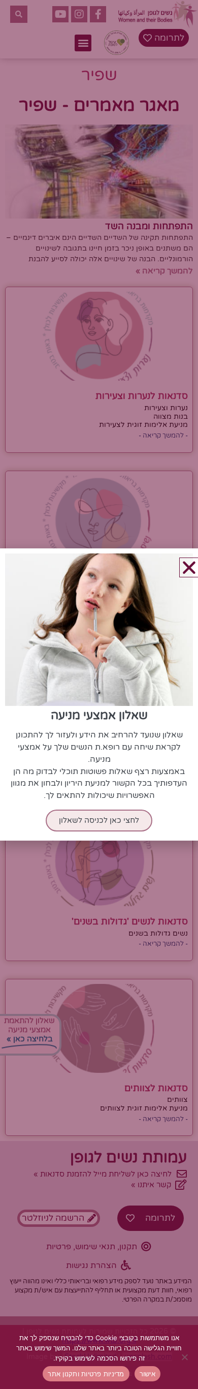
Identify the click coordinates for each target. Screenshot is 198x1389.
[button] (189, 567)
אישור (147, 1374)
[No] (185, 1357)
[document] (99, 694)
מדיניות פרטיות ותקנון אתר (86, 1374)
